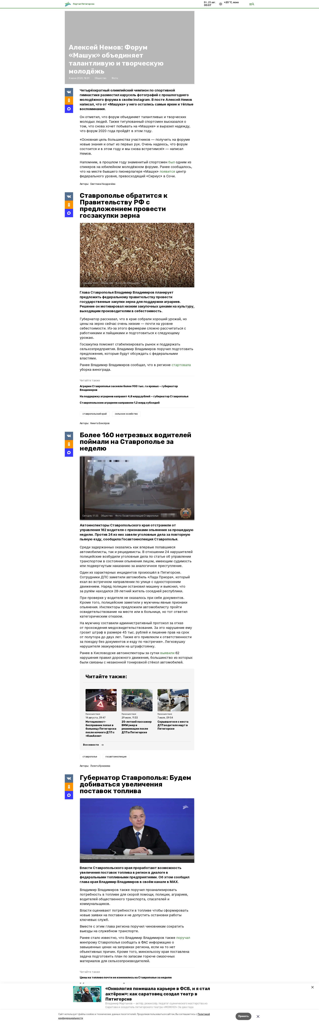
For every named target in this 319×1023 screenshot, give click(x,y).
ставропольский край (95, 413)
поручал (183, 938)
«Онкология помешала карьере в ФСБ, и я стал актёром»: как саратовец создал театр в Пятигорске (157, 994)
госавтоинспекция (116, 756)
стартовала (181, 365)
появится (167, 171)
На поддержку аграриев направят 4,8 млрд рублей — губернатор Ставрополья (134, 396)
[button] (87, 994)
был (171, 162)
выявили (167, 653)
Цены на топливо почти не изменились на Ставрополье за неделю (126, 977)
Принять (243, 1016)
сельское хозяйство (126, 413)
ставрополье (90, 756)
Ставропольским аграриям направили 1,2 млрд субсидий (120, 402)
